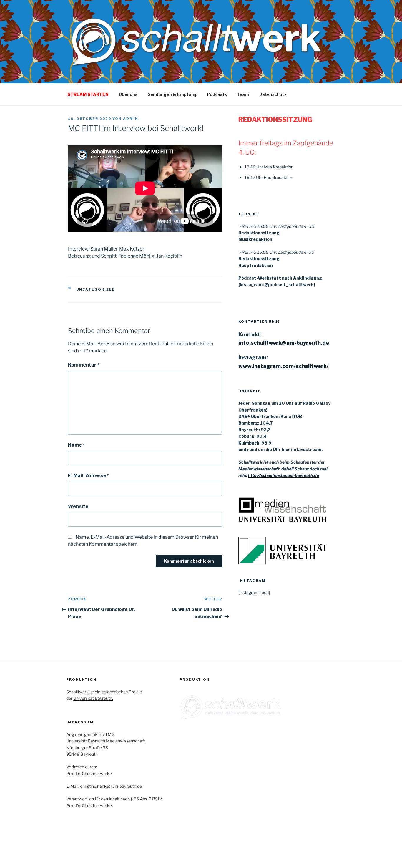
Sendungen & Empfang (172, 94)
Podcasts (217, 94)
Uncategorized (96, 289)
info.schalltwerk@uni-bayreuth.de (283, 343)
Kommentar (84, 365)
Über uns (128, 94)
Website (78, 506)
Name (76, 445)
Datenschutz (273, 94)
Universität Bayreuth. (93, 698)
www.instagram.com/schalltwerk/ (283, 366)
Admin (130, 119)
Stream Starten (88, 94)
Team (243, 94)
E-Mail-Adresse (88, 475)
